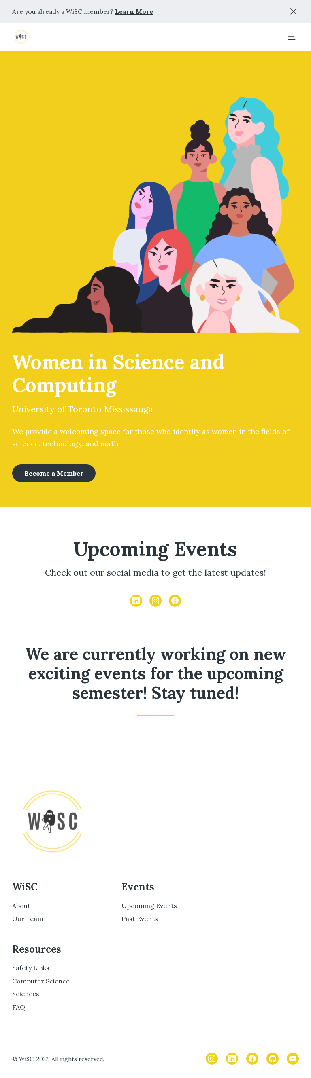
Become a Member (53, 473)
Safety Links (30, 968)
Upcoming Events (149, 906)
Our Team (27, 919)
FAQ (18, 1007)
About (21, 906)
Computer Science (41, 981)
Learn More (134, 11)
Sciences (25, 994)
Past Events (139, 919)
